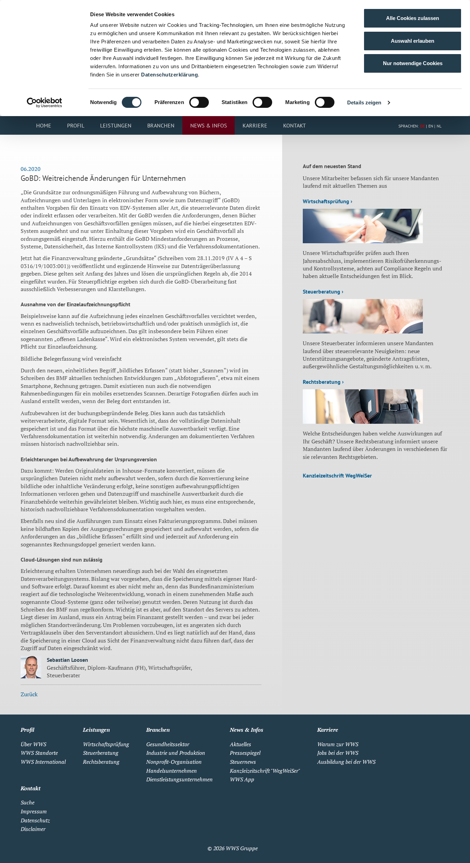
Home (43, 125)
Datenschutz (35, 820)
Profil (75, 125)
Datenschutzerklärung (169, 75)
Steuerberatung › (323, 291)
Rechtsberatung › (323, 381)
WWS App (242, 779)
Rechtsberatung (101, 762)
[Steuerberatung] (363, 331)
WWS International (43, 762)
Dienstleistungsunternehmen (179, 779)
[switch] (199, 102)
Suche (27, 802)
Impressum (34, 811)
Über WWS (33, 744)
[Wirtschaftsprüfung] (363, 241)
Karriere (255, 125)
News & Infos (208, 125)
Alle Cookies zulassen (412, 18)
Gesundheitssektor (167, 744)
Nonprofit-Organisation (174, 762)
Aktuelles (240, 744)
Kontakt (294, 125)
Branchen (160, 125)
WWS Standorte (39, 753)
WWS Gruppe (242, 848)
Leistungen (115, 125)
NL (439, 126)
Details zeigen (364, 102)
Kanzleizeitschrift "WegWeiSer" (265, 770)
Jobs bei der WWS (337, 753)
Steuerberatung (100, 753)
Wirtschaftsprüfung (106, 744)
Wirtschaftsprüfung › (327, 201)
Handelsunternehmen (171, 770)
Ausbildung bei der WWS (346, 762)
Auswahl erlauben (412, 41)
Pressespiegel (245, 753)
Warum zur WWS (337, 744)
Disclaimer (33, 829)
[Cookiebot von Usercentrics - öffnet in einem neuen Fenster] (44, 102)
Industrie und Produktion (175, 753)
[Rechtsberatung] (363, 421)
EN (430, 126)
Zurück (29, 694)
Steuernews (243, 762)
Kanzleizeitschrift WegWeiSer (337, 475)
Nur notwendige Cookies (412, 63)
